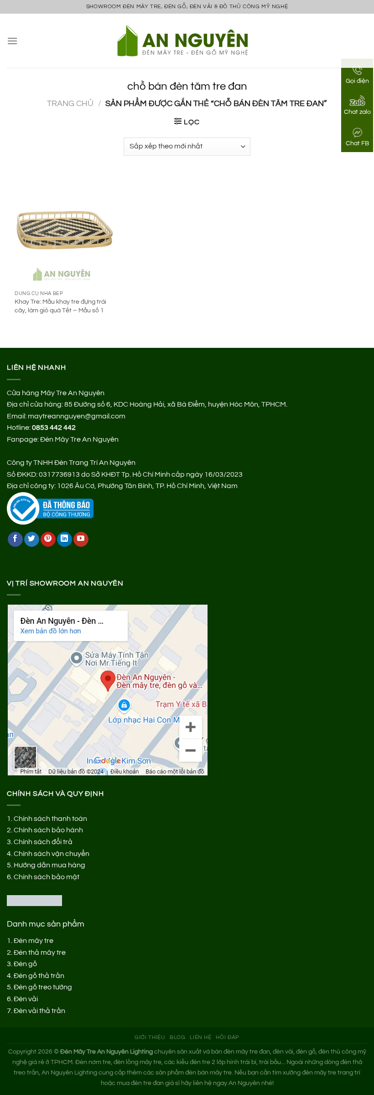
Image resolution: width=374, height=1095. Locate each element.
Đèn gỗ (25, 964)
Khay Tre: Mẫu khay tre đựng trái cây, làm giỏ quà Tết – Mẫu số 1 (60, 306)
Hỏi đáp (227, 1037)
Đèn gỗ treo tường (43, 987)
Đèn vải (26, 999)
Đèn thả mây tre (40, 952)
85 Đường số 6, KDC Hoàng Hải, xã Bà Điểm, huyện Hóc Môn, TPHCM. (175, 404)
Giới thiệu (150, 1037)
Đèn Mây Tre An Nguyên (79, 439)
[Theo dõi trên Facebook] (15, 539)
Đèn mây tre (33, 940)
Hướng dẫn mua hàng (49, 865)
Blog (177, 1037)
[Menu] (12, 41)
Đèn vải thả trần (39, 1010)
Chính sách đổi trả (43, 841)
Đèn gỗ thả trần (39, 975)
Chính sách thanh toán (50, 818)
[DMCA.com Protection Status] (34, 900)
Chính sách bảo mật (46, 877)
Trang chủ (70, 103)
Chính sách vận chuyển (51, 853)
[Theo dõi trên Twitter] (31, 539)
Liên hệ (200, 1037)
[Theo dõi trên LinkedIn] (64, 539)
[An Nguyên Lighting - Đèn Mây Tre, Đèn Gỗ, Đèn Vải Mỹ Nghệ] (187, 40)
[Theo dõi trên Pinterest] (48, 539)
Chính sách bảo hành (48, 830)
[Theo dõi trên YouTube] (80, 539)
